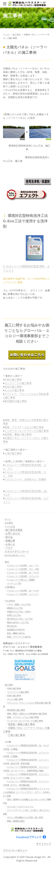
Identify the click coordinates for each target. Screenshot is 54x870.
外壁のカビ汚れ (14, 615)
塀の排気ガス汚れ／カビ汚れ (20, 619)
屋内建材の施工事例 (15, 401)
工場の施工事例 (13, 453)
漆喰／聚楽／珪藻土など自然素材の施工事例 (27, 713)
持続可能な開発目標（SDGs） (15, 555)
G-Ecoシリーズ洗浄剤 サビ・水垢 (23, 569)
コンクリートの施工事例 (18, 383)
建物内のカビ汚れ (15, 608)
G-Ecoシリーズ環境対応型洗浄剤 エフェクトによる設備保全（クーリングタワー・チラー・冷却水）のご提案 (27, 792)
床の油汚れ (12, 626)
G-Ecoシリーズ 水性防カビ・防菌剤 (25, 479)
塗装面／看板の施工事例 (21, 724)
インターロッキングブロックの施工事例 (26, 430)
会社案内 (9, 523)
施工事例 (17, 34)
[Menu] (5, 4)
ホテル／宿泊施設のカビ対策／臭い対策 (25, 817)
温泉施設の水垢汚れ (16, 629)
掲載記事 (10, 540)
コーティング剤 (14, 583)
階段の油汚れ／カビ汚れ (18, 622)
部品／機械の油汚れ (16, 633)
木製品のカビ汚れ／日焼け (19, 611)
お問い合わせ (12, 533)
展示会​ (9, 537)
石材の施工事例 (13, 386)
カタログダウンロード (16, 551)
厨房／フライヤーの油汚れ (19, 637)
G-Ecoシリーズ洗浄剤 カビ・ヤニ (23, 565)
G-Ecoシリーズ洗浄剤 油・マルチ (23, 572)
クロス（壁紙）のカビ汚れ (19, 604)
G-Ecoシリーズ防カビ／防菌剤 (21, 580)
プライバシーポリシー (15, 850)
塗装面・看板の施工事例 (18, 434)
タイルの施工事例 (14, 390)
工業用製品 (10, 587)
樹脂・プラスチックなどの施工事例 (24, 427)
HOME (6, 34)
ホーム (8, 519)
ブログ (9, 548)
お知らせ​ (10, 544)
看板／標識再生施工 (16, 821)
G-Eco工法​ (10, 526)
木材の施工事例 (13, 379)
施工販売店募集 (13, 530)
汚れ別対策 (10, 601)
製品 (7, 562)
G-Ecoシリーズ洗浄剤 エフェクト (23, 576)
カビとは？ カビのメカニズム (20, 806)
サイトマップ (43, 843)
